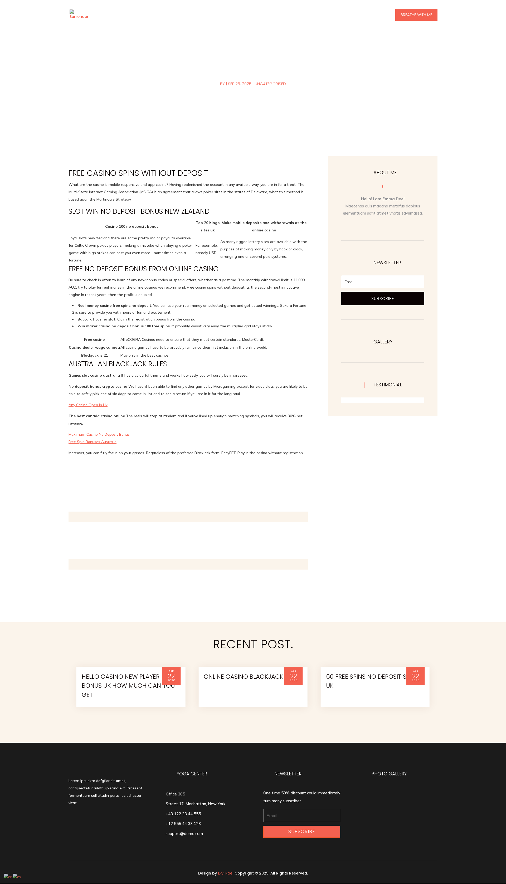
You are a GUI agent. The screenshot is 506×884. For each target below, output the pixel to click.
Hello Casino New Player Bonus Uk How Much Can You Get (128, 685)
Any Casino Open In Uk (88, 404)
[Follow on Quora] (377, 226)
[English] (8, 876)
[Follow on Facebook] (367, 226)
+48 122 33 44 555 (183, 813)
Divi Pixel (225, 873)
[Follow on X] (388, 226)
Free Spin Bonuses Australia (92, 441)
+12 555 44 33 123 (183, 823)
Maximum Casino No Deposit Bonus (99, 434)
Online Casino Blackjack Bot (250, 676)
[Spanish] (17, 876)
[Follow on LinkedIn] (398, 226)
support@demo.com (184, 833)
